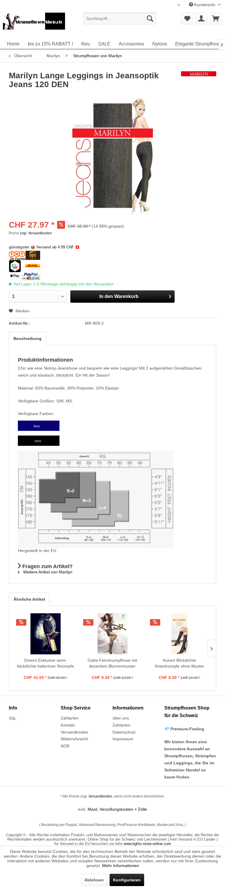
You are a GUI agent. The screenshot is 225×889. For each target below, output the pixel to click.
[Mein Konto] (201, 18)
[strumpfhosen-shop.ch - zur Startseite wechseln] (34, 24)
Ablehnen (94, 880)
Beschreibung (27, 338)
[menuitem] (119, 18)
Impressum (122, 738)
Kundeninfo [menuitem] (205, 4)
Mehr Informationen (120, 865)
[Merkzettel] (187, 18)
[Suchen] (150, 18)
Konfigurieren (127, 880)
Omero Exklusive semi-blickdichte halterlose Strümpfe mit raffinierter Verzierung (45, 663)
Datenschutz (124, 732)
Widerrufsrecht (74, 738)
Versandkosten (74, 732)
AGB (65, 746)
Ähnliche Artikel (29, 599)
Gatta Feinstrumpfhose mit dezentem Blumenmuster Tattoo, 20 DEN (112, 663)
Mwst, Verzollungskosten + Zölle (117, 809)
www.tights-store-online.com (147, 843)
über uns (120, 718)
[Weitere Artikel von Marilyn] (198, 81)
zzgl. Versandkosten (36, 233)
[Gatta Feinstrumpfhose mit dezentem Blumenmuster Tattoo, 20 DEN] (112, 633)
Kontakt (68, 725)
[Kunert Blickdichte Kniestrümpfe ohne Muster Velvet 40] (179, 633)
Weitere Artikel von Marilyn (47, 572)
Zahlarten (70, 718)
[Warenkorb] (215, 18)
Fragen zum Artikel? (47, 566)
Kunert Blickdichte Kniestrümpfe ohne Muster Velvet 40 (179, 663)
